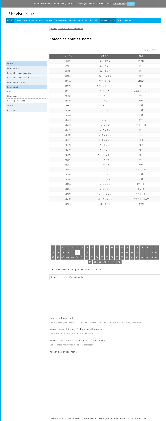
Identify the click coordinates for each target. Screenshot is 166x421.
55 (102, 257)
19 (141, 248)
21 (151, 248)
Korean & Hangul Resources (67, 20)
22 (156, 248)
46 (58, 257)
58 (117, 257)
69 (100, 262)
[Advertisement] (105, 226)
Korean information (90, 20)
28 (77, 252)
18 (137, 248)
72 (114, 262)
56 (107, 257)
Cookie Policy (119, 3)
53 (92, 257)
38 (127, 252)
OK (130, 4)
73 (119, 262)
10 (97, 248)
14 (117, 248)
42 (146, 252)
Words (119, 20)
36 (117, 252)
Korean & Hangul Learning (40, 20)
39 (132, 252)
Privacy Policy (126, 418)
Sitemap (128, 20)
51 (82, 257)
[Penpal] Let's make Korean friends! (67, 28)
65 (151, 257)
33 (102, 252)
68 (95, 262)
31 (92, 252)
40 (137, 252)
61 (132, 257)
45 (53, 257)
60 (127, 257)
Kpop (9, 91)
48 (67, 257)
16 (127, 248)
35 (112, 252)
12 (107, 248)
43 (151, 252)
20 (146, 248)
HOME (10, 20)
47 (62, 257)
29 (82, 252)
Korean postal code (16, 101)
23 (53, 252)
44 (156, 252)
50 (77, 257)
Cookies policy (141, 418)
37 (122, 252)
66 (156, 257)
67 (90, 262)
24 (58, 252)
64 (146, 257)
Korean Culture (108, 20)
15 (122, 248)
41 (141, 252)
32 (97, 252)
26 (67, 252)
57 (112, 257)
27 (72, 252)
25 (62, 252)
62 (137, 257)
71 (109, 262)
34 (107, 252)
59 (122, 257)
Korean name (13, 96)
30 (87, 252)
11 (102, 248)
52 (87, 257)
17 (132, 248)
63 (141, 257)
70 (105, 262)
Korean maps (21, 20)
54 (97, 257)
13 (112, 248)
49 (72, 257)
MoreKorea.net (21, 13)
